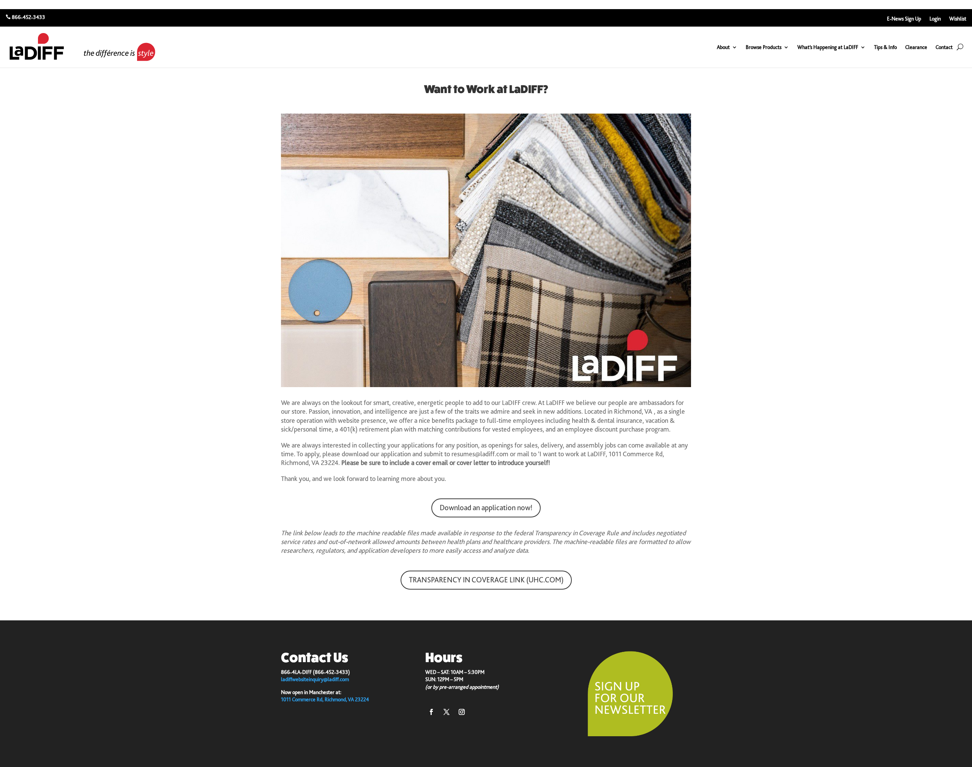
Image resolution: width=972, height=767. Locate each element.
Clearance (916, 47)
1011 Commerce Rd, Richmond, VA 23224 (325, 699)
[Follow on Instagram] (462, 712)
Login (935, 19)
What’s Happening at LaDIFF (827, 47)
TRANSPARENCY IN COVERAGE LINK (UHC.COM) (486, 580)
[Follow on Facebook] (431, 712)
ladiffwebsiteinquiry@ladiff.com (315, 679)
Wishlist (957, 19)
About (723, 47)
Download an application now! (486, 507)
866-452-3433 (28, 17)
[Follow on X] (446, 712)
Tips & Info (885, 47)
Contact (944, 47)
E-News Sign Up (904, 19)
